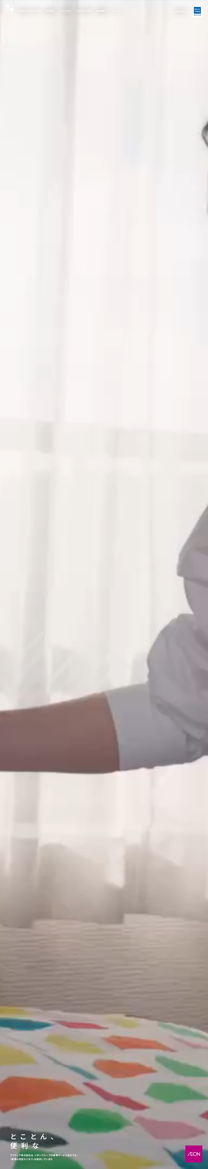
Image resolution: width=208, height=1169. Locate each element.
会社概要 (50, 10)
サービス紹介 (65, 10)
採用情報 (100, 10)
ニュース (116, 10)
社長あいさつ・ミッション (30, 10)
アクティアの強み (84, 10)
